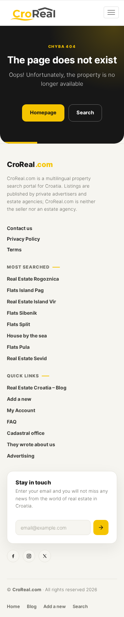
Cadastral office (25, 433)
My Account (21, 410)
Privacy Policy (23, 239)
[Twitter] (45, 556)
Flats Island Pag (25, 290)
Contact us (19, 228)
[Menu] (111, 12)
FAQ (12, 422)
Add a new (19, 399)
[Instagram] (29, 556)
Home (13, 606)
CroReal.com (26, 589)
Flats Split (18, 324)
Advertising (20, 456)
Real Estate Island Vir (31, 301)
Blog (32, 606)
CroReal (30, 164)
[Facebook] (13, 556)
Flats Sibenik (22, 313)
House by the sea (27, 335)
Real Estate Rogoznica (33, 279)
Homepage (43, 112)
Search (85, 112)
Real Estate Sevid (27, 358)
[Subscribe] (100, 527)
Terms (14, 249)
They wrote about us (31, 444)
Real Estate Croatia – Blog (36, 387)
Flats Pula (18, 347)
